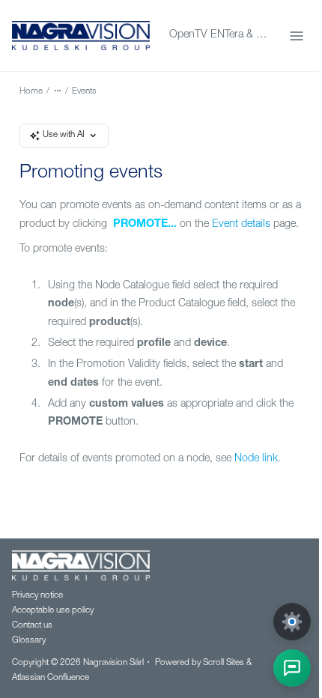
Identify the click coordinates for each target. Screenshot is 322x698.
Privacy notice (37, 596)
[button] (292, 668)
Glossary (29, 641)
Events (84, 92)
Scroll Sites (223, 663)
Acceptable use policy (53, 611)
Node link (256, 459)
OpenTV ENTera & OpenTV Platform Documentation (220, 35)
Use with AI (64, 135)
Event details (241, 224)
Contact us (32, 626)
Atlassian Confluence (50, 678)
